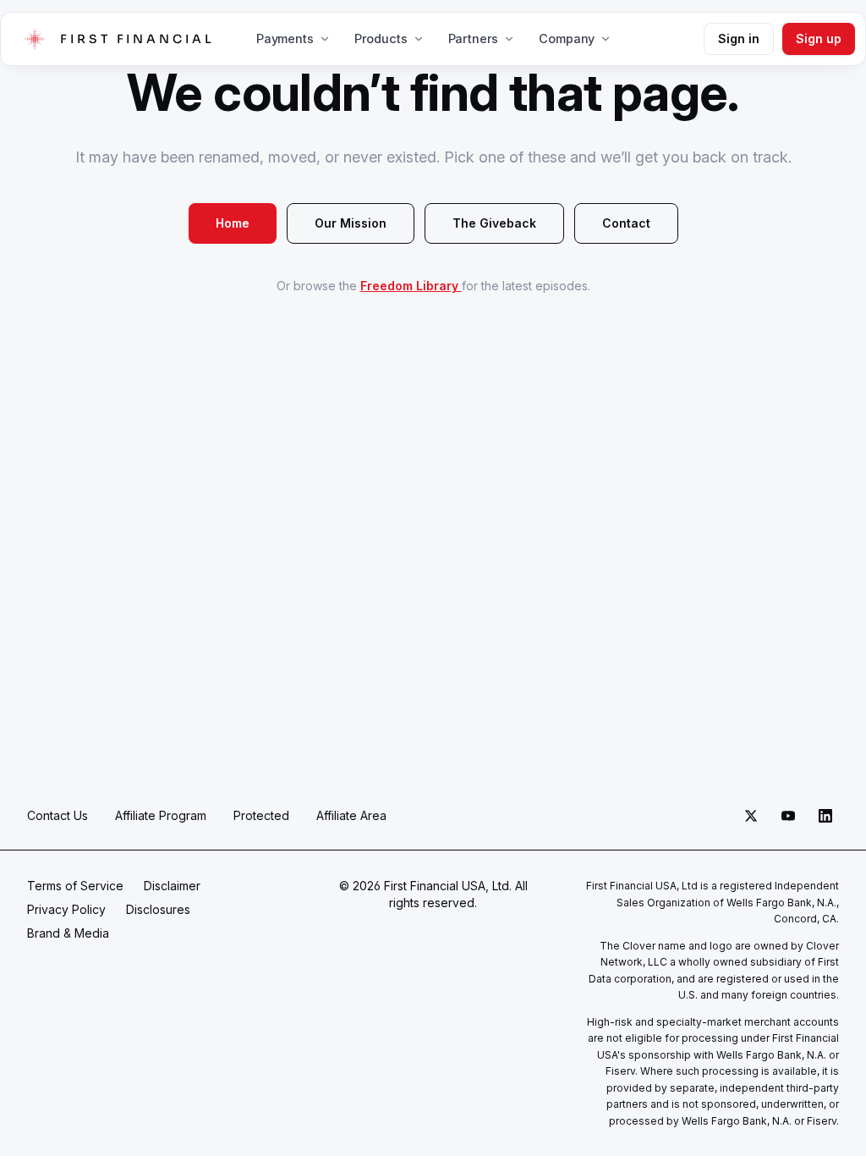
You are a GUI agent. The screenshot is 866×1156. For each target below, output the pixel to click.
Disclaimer (172, 885)
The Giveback (494, 223)
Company (567, 38)
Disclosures (158, 909)
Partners (473, 38)
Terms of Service (75, 885)
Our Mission (350, 223)
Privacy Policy (66, 909)
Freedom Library (411, 285)
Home (232, 223)
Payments (285, 38)
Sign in (738, 38)
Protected (261, 815)
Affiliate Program (160, 815)
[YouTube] (788, 815)
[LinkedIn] (825, 815)
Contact (626, 223)
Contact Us (57, 815)
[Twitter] (751, 815)
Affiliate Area (351, 815)
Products (381, 38)
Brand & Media (68, 933)
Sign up (818, 38)
